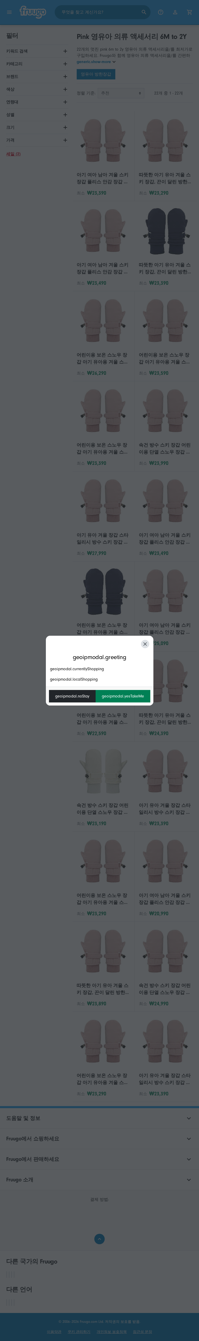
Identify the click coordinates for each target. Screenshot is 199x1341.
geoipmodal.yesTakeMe (123, 696)
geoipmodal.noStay (72, 696)
